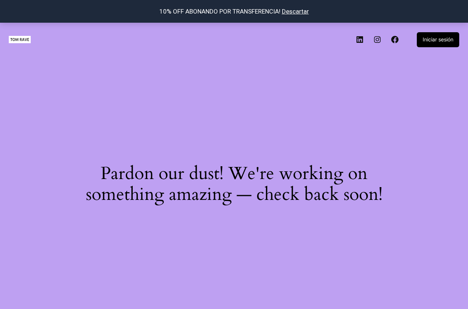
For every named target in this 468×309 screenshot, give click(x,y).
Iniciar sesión (438, 39)
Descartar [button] (295, 11)
